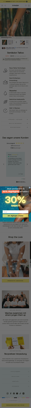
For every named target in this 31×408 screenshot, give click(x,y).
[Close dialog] (29, 187)
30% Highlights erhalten (15, 216)
